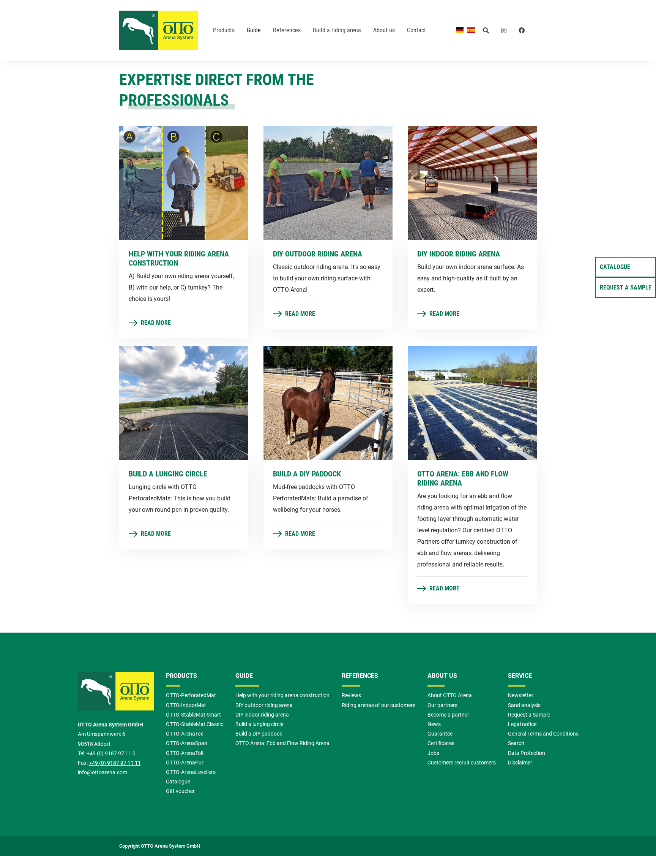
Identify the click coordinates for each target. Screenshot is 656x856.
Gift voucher (180, 791)
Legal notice (522, 724)
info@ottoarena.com (102, 772)
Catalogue (615, 267)
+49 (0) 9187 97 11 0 (111, 753)
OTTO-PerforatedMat (191, 695)
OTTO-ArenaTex (184, 734)
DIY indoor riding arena (262, 715)
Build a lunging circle (259, 724)
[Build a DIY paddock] (328, 402)
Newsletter (520, 695)
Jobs (433, 753)
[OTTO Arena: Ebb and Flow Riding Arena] (472, 402)
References (360, 675)
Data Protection (526, 753)
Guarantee (440, 734)
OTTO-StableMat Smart (193, 715)
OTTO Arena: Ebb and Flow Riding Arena (282, 743)
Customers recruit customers (461, 762)
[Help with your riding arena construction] (183, 182)
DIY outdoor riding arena (264, 705)
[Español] (471, 29)
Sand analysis (524, 705)
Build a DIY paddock (258, 734)
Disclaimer (520, 762)
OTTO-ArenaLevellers (191, 772)
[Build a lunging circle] (183, 402)
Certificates (440, 743)
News (434, 724)
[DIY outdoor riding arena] (328, 182)
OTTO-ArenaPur (184, 762)
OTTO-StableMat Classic (194, 724)
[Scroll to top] (639, 839)
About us (442, 675)
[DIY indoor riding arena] (472, 182)
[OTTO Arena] (158, 30)
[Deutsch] (460, 29)
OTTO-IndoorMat (186, 705)
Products (181, 675)
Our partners (442, 705)
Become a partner (448, 715)
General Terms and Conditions (543, 734)
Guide (244, 675)
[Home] (116, 696)
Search (516, 743)
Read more (155, 322)
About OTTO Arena (449, 695)
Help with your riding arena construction (282, 695)
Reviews (351, 695)
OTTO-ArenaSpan (186, 743)
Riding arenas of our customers (378, 705)
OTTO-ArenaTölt (185, 753)
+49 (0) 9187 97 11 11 (115, 763)
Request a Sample (625, 287)
